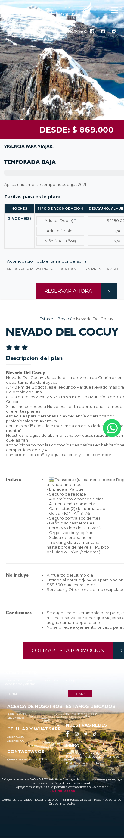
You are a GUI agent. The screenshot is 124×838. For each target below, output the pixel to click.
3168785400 (76, 31)
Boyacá (65, 318)
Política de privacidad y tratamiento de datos (92, 758)
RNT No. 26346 (62, 791)
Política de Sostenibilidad (83, 763)
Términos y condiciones (82, 753)
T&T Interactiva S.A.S (76, 800)
